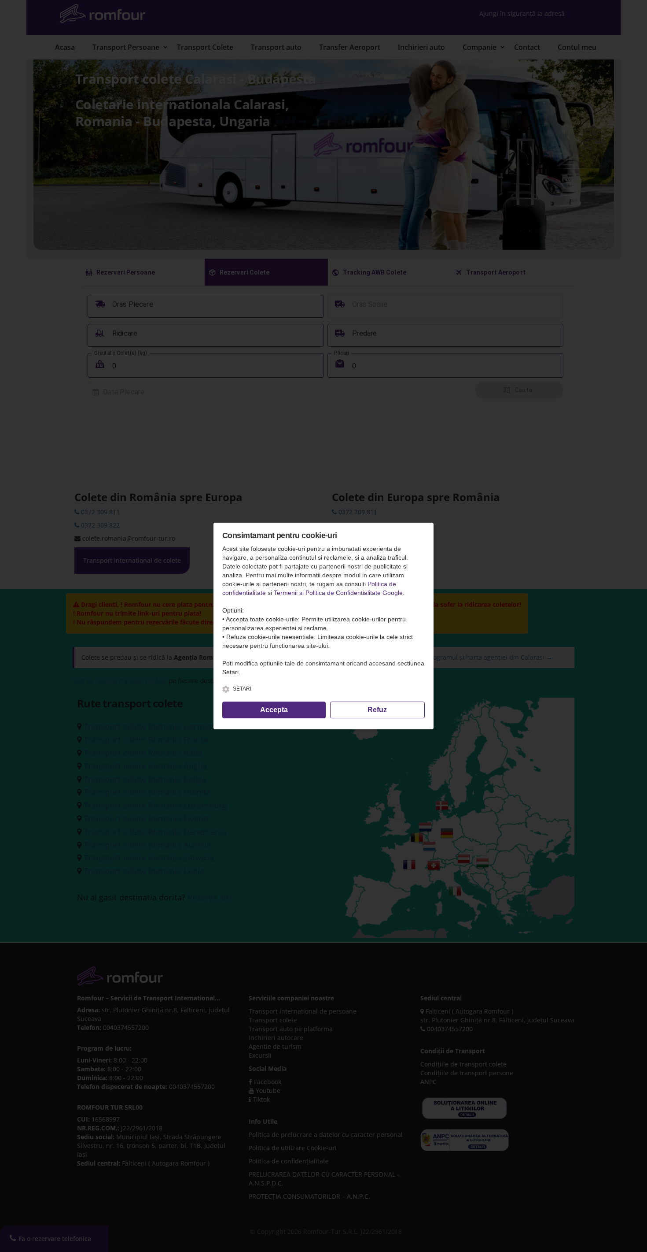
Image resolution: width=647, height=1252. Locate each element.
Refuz (377, 709)
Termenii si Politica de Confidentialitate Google (338, 592)
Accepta (274, 709)
